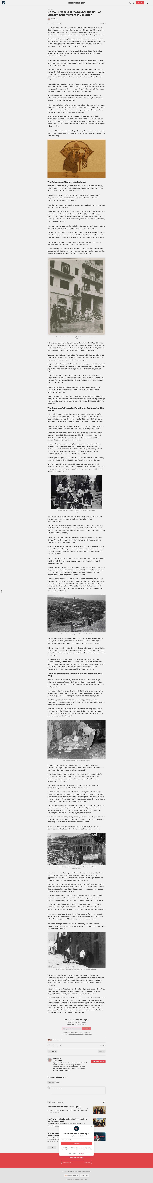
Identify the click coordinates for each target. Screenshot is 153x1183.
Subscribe (76, 1143)
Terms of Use (84, 1147)
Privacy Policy (88, 1149)
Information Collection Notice (76, 1149)
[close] (92, 1126)
